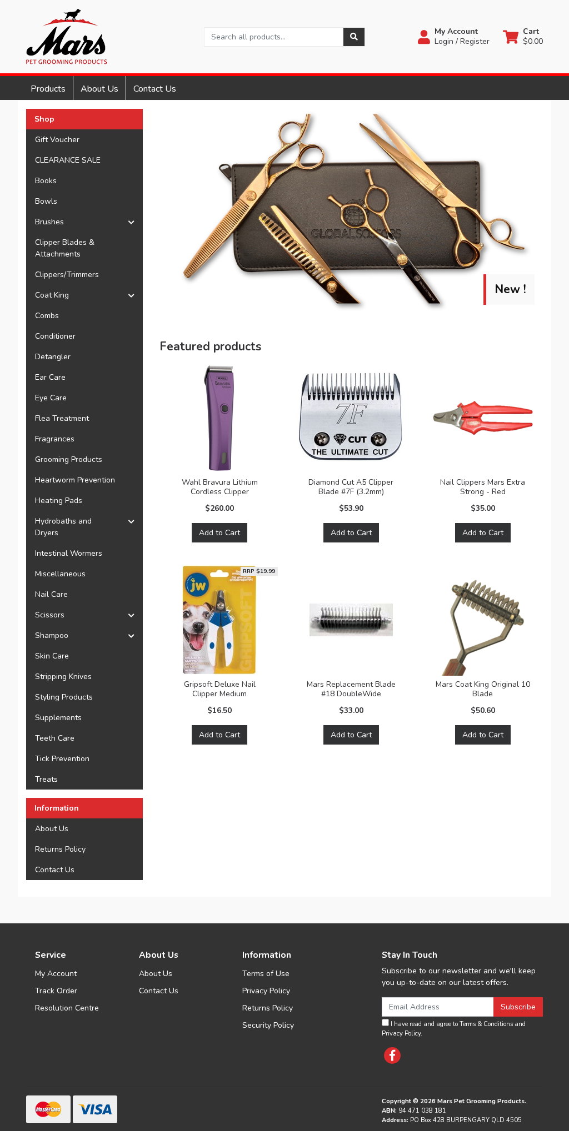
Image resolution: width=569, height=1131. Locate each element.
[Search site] (354, 37)
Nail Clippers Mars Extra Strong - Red (482, 487)
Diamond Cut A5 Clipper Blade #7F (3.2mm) (350, 487)
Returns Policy (60, 849)
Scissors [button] (49, 615)
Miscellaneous (60, 574)
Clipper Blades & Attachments (64, 248)
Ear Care (50, 377)
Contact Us (154, 89)
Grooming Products (68, 459)
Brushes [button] (49, 222)
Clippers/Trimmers (67, 274)
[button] (454, 37)
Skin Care (52, 656)
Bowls (46, 201)
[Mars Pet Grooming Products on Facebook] (392, 1055)
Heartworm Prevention (75, 480)
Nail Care (51, 594)
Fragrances (54, 439)
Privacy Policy (266, 991)
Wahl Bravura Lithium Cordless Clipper (220, 487)
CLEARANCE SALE (68, 160)
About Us (99, 89)
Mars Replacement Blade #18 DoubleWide (351, 689)
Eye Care (51, 398)
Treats (46, 779)
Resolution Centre (67, 1008)
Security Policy (268, 1025)
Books (46, 180)
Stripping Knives (63, 676)
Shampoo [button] (51, 635)
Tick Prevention (62, 758)
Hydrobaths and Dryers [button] (63, 527)
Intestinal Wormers (68, 553)
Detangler (53, 356)
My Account (56, 973)
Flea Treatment (62, 418)
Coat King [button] (52, 295)
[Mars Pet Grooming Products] (66, 36)
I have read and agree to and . (454, 1029)
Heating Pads (58, 500)
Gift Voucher (57, 139)
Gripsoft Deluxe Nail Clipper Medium (220, 689)
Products (48, 89)
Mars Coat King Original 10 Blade (483, 689)
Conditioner (55, 336)
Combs (47, 315)
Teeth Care (54, 738)
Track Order (56, 991)
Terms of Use (266, 973)
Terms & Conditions (486, 1024)
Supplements (58, 717)
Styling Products (64, 697)
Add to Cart (219, 532)
